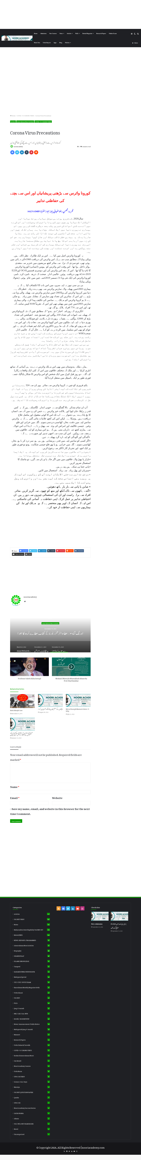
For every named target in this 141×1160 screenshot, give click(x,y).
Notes (61, 33)
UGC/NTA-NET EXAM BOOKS (24, 1123)
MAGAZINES (18, 934)
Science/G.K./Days (20, 1081)
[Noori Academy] (17, 38)
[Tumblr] (27, 152)
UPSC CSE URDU (19, 1076)
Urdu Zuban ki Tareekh (22, 1045)
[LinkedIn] (22, 152)
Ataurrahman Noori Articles (25, 121)
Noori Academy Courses (22, 1066)
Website (57, 797)
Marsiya (17, 1087)
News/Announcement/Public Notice (27, 1024)
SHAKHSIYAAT (19, 955)
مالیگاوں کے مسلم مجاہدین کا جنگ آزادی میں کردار (50, 708)
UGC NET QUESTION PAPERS (23, 1092)
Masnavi (17, 1034)
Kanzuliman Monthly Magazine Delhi (27, 987)
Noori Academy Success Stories (25, 1107)
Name (14, 786)
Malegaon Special (20, 976)
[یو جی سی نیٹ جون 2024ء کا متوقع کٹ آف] (119, 916)
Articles (69, 33)
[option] (50, 631)
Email (14, 797)
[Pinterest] (31, 152)
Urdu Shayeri (47, 42)
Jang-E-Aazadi (19, 1008)
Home (35, 33)
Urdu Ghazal (18, 992)
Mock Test (37, 42)
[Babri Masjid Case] (22, 701)
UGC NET (17, 997)
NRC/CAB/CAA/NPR (21, 1013)
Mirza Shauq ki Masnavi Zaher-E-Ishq (77, 709)
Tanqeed (17, 966)
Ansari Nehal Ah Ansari (50, 633)
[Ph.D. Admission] (100, 916)
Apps (55, 42)
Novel (16, 1128)
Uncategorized (19, 1134)
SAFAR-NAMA (19, 1113)
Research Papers (101, 33)
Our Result (17, 1060)
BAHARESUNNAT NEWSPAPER (24, 971)
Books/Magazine (87, 33)
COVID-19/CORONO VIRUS (25, 115)
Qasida (16, 1097)
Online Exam (113, 33)
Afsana (16, 1118)
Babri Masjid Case (16, 710)
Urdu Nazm (18, 1071)
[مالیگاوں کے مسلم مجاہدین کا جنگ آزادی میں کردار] (50, 700)
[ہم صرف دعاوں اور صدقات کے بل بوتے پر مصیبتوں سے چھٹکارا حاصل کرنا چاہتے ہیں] (22, 724)
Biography (17, 950)
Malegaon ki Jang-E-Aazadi (23, 1029)
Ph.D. (76, 33)
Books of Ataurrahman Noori (24, 1055)
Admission (43, 33)
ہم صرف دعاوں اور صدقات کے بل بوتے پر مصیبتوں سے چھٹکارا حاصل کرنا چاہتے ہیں (21, 733)
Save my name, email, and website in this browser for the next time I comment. (50, 810)
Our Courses (53, 33)
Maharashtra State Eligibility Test (28, 929)
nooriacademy (18, 146)
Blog (60, 42)
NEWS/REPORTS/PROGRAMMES (25, 940)
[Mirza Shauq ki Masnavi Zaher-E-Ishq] (78, 700)
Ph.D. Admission (96, 923)
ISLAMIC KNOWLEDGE (21, 961)
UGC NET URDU (19, 919)
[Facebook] (12, 152)
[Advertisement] (70, 14)
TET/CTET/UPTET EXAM (22, 982)
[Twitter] (17, 152)
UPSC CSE (17, 1102)
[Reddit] (36, 152)
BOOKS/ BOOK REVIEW (21, 1018)
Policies (67, 42)
